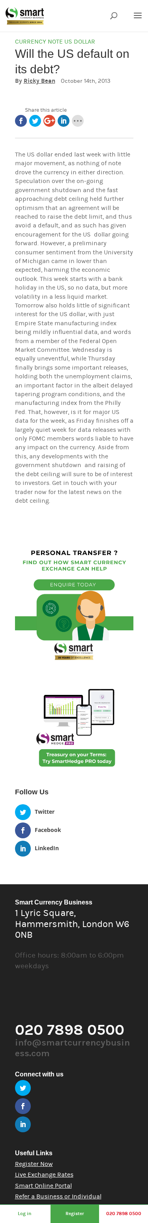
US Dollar (79, 41)
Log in (24, 1213)
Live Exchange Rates (44, 1174)
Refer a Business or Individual (58, 1196)
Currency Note (39, 41)
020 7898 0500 (123, 1213)
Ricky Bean (39, 81)
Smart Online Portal (43, 1186)
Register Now (34, 1164)
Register (75, 1213)
